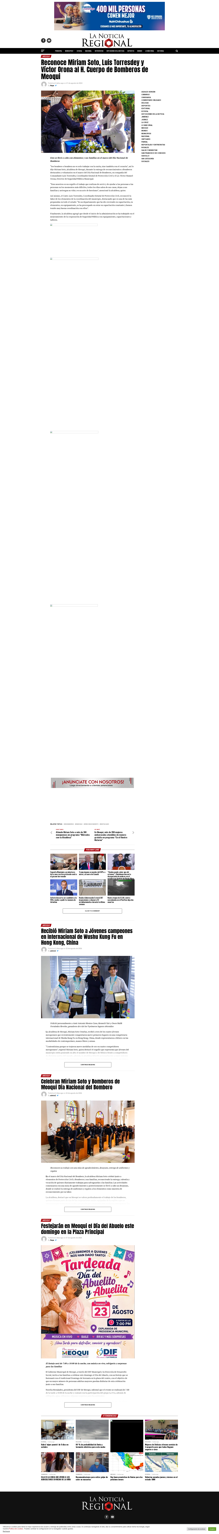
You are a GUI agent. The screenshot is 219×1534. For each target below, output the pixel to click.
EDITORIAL (160, 51)
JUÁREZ (144, 120)
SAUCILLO (145, 156)
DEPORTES (130, 51)
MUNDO (139, 51)
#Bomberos (69, 824)
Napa (52, 85)
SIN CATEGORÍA (147, 159)
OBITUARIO (145, 139)
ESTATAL (79, 51)
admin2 (53, 951)
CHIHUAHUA (146, 97)
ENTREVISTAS (99, 51)
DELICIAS (145, 103)
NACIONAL (88, 51)
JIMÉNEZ (145, 117)
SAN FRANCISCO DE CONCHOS (153, 153)
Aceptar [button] (212, 1529)
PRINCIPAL (58, 51)
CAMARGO (145, 95)
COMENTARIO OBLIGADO (151, 100)
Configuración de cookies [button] (196, 1529)
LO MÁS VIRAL (149, 51)
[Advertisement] (92, 805)
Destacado (104, 824)
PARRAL (144, 142)
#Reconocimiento (91, 824)
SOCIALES (145, 161)
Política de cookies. (16, 1529)
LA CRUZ (144, 122)
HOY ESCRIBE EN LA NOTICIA (115, 51)
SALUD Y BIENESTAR (109, 57)
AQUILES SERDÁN (148, 92)
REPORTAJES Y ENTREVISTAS (153, 145)
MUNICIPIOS (69, 51)
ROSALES (145, 148)
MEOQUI (144, 128)
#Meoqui (79, 824)
